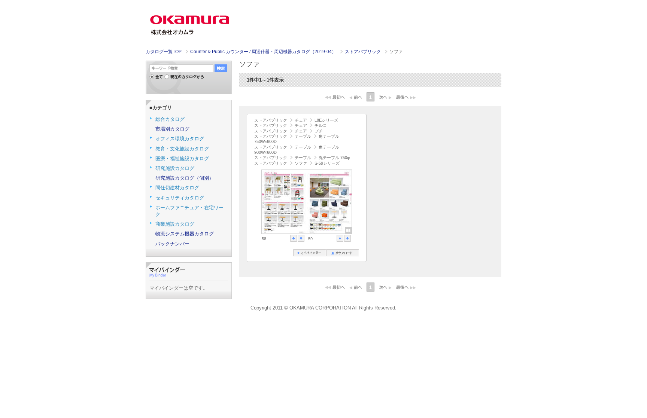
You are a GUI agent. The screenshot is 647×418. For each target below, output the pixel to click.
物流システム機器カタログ (184, 234)
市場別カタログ (172, 129)
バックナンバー (172, 244)
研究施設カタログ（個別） (184, 178)
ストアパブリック (363, 51)
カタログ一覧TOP (164, 51)
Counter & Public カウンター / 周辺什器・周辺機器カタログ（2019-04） (263, 51)
